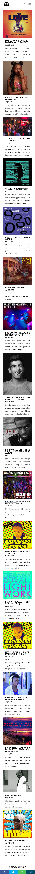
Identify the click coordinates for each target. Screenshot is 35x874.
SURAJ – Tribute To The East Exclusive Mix (17, 398)
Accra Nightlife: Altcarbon (17, 139)
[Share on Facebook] (4, 872)
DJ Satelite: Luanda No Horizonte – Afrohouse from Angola (17, 750)
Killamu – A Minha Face (16, 841)
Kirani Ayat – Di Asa (14, 288)
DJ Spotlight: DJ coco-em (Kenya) (17, 98)
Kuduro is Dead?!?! (14, 795)
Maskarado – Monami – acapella (17, 552)
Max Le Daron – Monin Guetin (17, 238)
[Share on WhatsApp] (22, 872)
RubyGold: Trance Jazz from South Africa (17, 698)
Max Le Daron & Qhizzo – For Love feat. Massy (17, 42)
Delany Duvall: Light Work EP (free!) (17, 603)
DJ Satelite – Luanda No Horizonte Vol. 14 (17, 334)
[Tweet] (13, 872)
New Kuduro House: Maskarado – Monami (17, 653)
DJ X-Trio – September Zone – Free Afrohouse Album (17, 451)
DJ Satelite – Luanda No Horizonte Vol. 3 (17, 502)
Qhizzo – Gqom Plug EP (16, 189)
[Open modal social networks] (30, 872)
